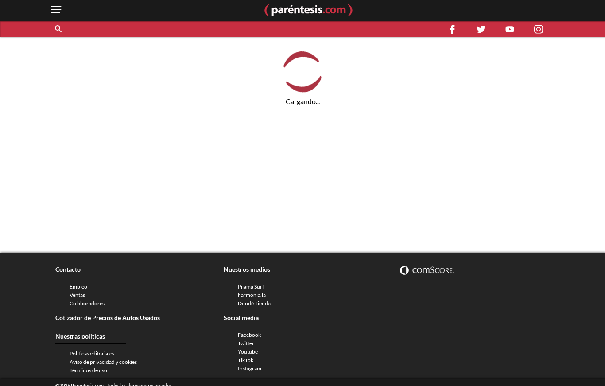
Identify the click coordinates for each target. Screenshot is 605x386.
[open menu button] (56, 10)
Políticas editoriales (92, 353)
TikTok (245, 360)
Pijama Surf (251, 286)
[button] (59, 29)
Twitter (246, 343)
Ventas (77, 295)
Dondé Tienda (254, 303)
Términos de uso (88, 370)
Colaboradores (87, 303)
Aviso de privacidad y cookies (103, 362)
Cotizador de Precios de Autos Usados (107, 317)
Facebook (249, 334)
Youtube (248, 351)
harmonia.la (252, 295)
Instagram (249, 368)
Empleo (78, 286)
